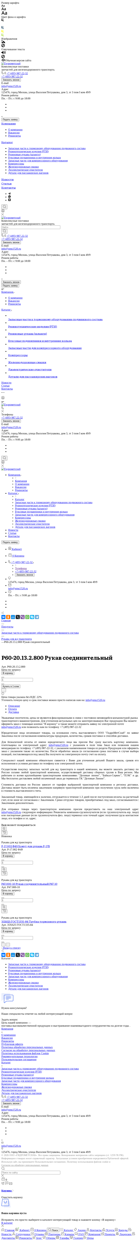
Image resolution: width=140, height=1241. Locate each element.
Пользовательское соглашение (19, 1059)
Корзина (6, 1190)
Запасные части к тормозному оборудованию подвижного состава (47, 148)
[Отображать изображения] (3, 42)
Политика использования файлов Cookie (25, 1053)
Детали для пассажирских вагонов (28, 172)
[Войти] (2, 211)
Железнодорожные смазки (23, 166)
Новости (7, 179)
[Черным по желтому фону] (2, 32)
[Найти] (4, 231)
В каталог (7, 1222)
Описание (14, 705)
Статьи (6, 183)
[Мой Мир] (13, 617)
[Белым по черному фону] (2, 24)
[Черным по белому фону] (2, 20)
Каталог (7, 142)
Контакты (8, 187)
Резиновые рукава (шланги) (24, 154)
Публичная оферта (12, 1044)
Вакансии (14, 132)
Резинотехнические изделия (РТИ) (28, 151)
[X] (18, 617)
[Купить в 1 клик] (4, 833)
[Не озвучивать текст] (3, 57)
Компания (8, 123)
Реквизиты (14, 135)
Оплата (12, 708)
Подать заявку (10, 119)
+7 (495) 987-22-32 (17, 73)
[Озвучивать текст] (3, 53)
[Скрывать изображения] (3, 46)
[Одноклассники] (8, 617)
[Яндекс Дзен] (9, 200)
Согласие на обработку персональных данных (24, 1165)
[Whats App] (9, 196)
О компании (15, 129)
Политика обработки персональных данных (27, 1047)
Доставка (13, 712)
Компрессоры (16, 163)
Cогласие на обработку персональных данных (28, 1050)
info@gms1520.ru (11, 86)
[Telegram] (9, 193)
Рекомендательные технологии (19, 1056)
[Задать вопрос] (3, 690)
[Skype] (32, 617)
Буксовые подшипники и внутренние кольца (34, 157)
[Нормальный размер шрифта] (3, 9)
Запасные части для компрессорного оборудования (38, 160)
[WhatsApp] (27, 617)
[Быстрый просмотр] (4, 829)
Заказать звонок (11, 80)
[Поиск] (4, 206)
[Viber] (22, 617)
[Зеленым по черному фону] (2, 35)
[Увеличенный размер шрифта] (4, 13)
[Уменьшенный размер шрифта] (3, 5)
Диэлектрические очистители (25, 169)
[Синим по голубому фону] (2, 28)
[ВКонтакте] (3, 617)
